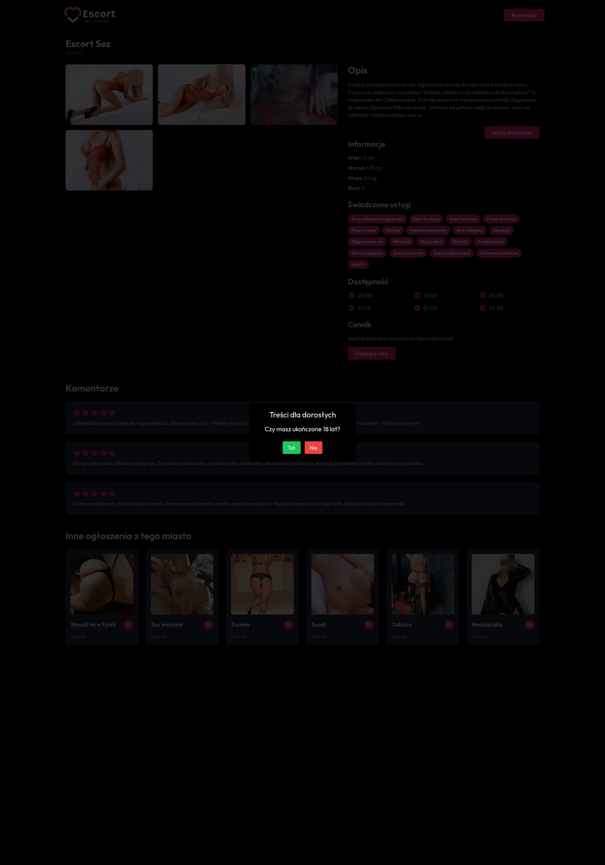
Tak (292, 447)
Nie (313, 447)
